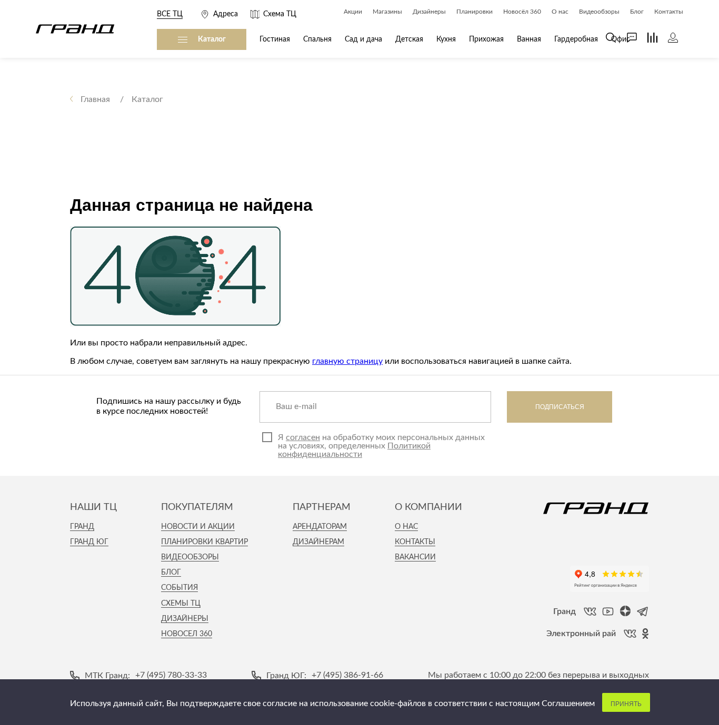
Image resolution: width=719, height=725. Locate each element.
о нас (406, 526)
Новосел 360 (186, 634)
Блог (171, 572)
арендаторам (320, 526)
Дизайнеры (184, 618)
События (179, 587)
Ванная (529, 39)
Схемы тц (181, 603)
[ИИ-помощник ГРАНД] (626, 38)
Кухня (446, 39)
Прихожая (486, 39)
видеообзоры (190, 557)
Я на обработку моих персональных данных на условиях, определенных (381, 445)
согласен (303, 437)
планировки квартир (204, 542)
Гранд (82, 526)
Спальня (317, 39)
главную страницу (347, 361)
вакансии (415, 557)
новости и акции (198, 526)
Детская (409, 39)
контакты (415, 542)
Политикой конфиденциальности (354, 450)
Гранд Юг (89, 542)
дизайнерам (318, 542)
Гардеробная (576, 39)
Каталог (212, 39)
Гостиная (274, 39)
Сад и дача (363, 39)
